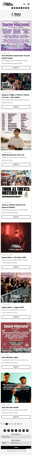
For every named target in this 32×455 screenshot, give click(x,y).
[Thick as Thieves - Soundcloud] (12, 8)
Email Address (16, 434)
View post (16, 67)
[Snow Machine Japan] (16, 352)
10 (18, 424)
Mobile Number (15, 440)
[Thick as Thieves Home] (8, 5)
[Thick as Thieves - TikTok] (17, 8)
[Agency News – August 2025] (16, 302)
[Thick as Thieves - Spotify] (26, 8)
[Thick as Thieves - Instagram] (15, 8)
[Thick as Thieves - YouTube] (24, 8)
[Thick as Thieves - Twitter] (28, 8)
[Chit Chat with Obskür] (16, 402)
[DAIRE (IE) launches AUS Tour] (16, 150)
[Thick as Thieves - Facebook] (19, 8)
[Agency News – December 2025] (16, 252)
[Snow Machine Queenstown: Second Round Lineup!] (16, 50)
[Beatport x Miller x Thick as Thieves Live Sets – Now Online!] (16, 89)
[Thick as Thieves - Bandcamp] (22, 8)
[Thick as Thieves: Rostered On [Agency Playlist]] (16, 200)
